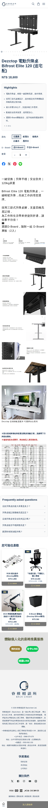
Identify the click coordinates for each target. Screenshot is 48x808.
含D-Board (18, 147)
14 (30, 51)
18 (39, 51)
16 (35, 51)
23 (16, 55)
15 (33, 51)
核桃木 (35, 136)
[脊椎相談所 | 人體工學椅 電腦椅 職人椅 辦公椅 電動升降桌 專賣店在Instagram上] (24, 782)
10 (21, 51)
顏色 (4, 137)
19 (42, 51)
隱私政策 (20, 796)
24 (18, 55)
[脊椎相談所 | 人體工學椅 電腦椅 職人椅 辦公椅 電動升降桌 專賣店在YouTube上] (29, 782)
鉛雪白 (26, 136)
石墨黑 (16, 136)
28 (27, 55)
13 (28, 51)
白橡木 (16, 141)
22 (14, 55)
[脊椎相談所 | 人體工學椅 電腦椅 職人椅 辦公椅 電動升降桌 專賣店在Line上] (35, 782)
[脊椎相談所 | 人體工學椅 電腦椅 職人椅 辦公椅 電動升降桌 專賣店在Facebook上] (18, 782)
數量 (4, 154)
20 (44, 51)
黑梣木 (26, 141)
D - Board (6, 147)
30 (31, 55)
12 (26, 51)
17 (37, 51)
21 (46, 51)
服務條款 (12, 796)
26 (23, 55)
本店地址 (24, 765)
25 (20, 55)
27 (25, 55)
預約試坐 (24, 762)
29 (29, 55)
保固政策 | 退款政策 (32, 796)
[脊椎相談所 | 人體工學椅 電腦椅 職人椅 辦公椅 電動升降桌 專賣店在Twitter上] (12, 782)
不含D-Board (33, 147)
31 (34, 55)
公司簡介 (24, 768)
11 (24, 51)
